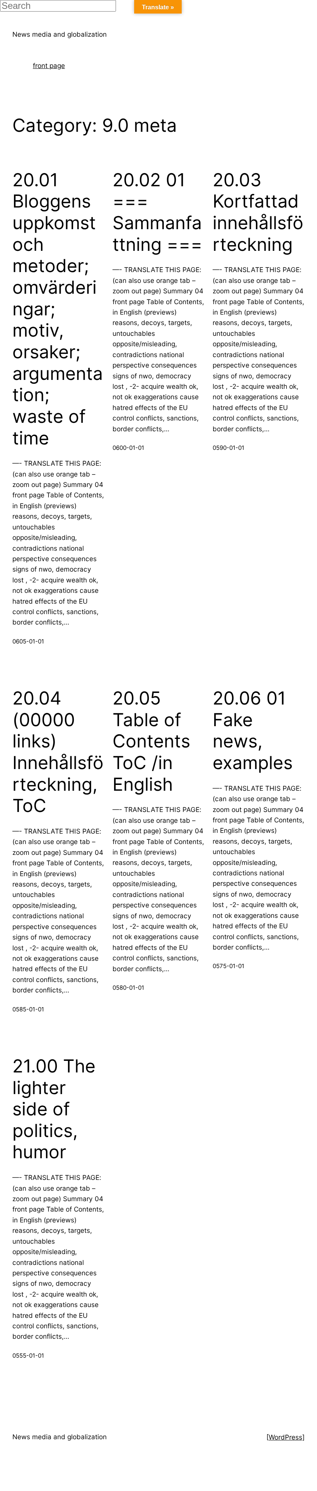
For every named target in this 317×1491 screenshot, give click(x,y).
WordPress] (287, 1437)
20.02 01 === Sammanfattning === (157, 212)
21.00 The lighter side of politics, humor (53, 1109)
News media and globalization (59, 34)
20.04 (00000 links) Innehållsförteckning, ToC (58, 752)
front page (49, 65)
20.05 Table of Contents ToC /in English (151, 741)
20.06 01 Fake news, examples (253, 730)
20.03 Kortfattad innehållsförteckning (258, 212)
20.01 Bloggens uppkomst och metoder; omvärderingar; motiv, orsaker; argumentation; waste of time (57, 309)
